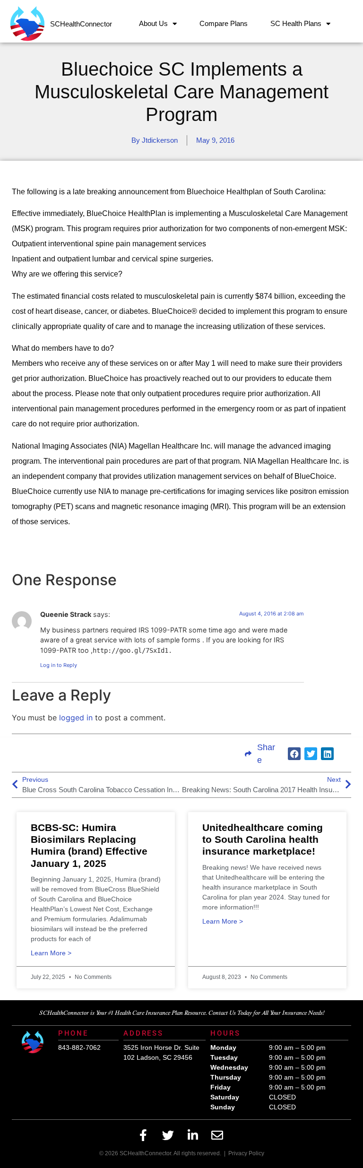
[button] (294, 753)
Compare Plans (223, 23)
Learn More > (51, 953)
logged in (76, 717)
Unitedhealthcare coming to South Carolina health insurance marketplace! (262, 839)
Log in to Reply (58, 665)
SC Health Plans (295, 23)
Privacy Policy (246, 1153)
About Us (153, 23)
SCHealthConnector (81, 24)
